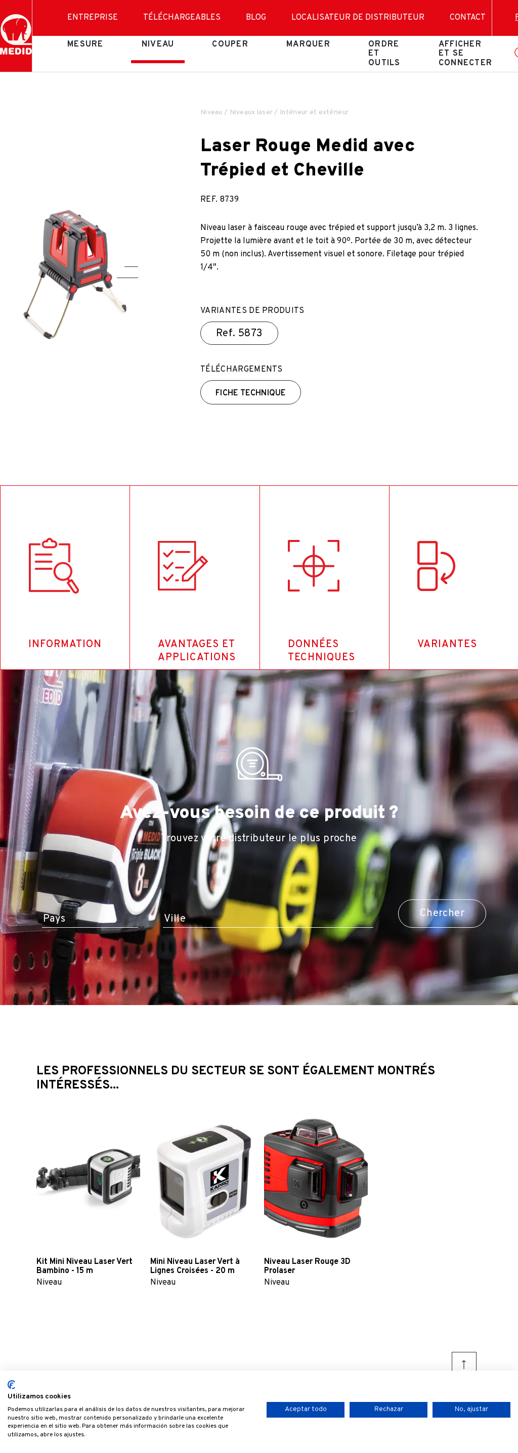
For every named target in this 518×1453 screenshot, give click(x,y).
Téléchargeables (182, 17)
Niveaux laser (251, 112)
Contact (468, 17)
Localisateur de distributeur (357, 17)
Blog (256, 17)
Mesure (85, 44)
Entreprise (92, 17)
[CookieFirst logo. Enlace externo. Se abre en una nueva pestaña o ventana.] (11, 1384)
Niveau (158, 44)
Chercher (442, 913)
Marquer (308, 44)
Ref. (239, 333)
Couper (230, 44)
